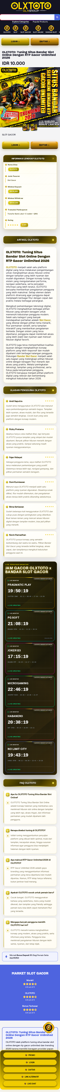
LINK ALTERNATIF (32, 1077)
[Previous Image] (2, 98)
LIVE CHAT (31, 1084)
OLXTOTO (11, 267)
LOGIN (31, 1062)
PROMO (31, 1055)
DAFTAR (31, 1070)
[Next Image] (58, 98)
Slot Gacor (45, 320)
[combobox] (27, 17)
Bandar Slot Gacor (27, 356)
